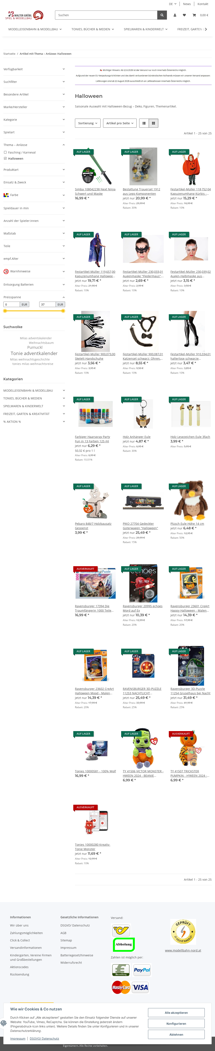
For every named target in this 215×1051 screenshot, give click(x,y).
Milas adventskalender (36, 338)
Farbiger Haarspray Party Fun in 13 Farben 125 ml (92, 439)
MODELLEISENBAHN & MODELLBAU (28, 390)
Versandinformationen (26, 948)
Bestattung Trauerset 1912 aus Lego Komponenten (141, 191)
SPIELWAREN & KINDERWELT (23, 406)
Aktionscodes (19, 967)
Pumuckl (35, 347)
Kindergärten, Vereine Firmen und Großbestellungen (31, 957)
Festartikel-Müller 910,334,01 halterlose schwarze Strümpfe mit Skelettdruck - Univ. (190, 356)
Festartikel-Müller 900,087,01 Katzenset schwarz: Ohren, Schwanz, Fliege (143, 356)
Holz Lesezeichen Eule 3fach (190, 437)
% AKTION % (12, 422)
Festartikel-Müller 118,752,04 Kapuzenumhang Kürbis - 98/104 (190, 191)
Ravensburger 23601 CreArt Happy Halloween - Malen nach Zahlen (189, 608)
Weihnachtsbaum (41, 343)
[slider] (5, 311)
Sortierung (86, 123)
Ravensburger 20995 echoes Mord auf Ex (143, 608)
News (187, 4)
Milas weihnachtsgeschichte (30, 359)
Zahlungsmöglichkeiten (26, 933)
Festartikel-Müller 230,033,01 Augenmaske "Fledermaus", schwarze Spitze (143, 274)
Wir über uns (19, 925)
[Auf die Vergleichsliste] (98, 153)
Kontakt (203, 4)
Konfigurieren (176, 1023)
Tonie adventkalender (34, 353)
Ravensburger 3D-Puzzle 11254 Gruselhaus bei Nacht (190, 691)
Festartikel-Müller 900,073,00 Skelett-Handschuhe (95, 356)
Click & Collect (20, 940)
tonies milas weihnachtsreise (32, 364)
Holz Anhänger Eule (137, 437)
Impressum (17, 1038)
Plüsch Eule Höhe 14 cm (187, 524)
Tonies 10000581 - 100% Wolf (95, 771)
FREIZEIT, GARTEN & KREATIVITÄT (26, 414)
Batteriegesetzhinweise (76, 955)
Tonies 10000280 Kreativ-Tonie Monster (92, 847)
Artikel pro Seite (118, 123)
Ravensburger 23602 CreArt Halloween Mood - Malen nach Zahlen (94, 691)
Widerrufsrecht (71, 963)
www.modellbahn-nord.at (183, 950)
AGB (63, 933)
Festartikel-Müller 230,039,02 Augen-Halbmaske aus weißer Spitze (190, 274)
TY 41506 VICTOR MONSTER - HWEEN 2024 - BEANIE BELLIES (143, 773)
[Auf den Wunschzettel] (109, 153)
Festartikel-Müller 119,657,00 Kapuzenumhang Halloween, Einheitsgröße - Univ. (95, 274)
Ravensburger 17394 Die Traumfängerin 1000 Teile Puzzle (93, 608)
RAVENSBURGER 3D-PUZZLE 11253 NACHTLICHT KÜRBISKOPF (142, 691)
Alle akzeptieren (176, 1012)
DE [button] (171, 4)
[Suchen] (162, 15)
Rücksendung (19, 974)
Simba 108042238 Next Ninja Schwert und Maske (95, 191)
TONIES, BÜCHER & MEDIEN (22, 398)
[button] (175, 15)
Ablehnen (176, 1034)
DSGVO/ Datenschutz (44, 1038)
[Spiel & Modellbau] (24, 15)
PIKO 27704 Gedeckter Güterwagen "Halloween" (140, 526)
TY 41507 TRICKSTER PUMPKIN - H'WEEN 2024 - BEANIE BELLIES (188, 773)
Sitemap (66, 940)
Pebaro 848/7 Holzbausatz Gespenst (93, 526)
